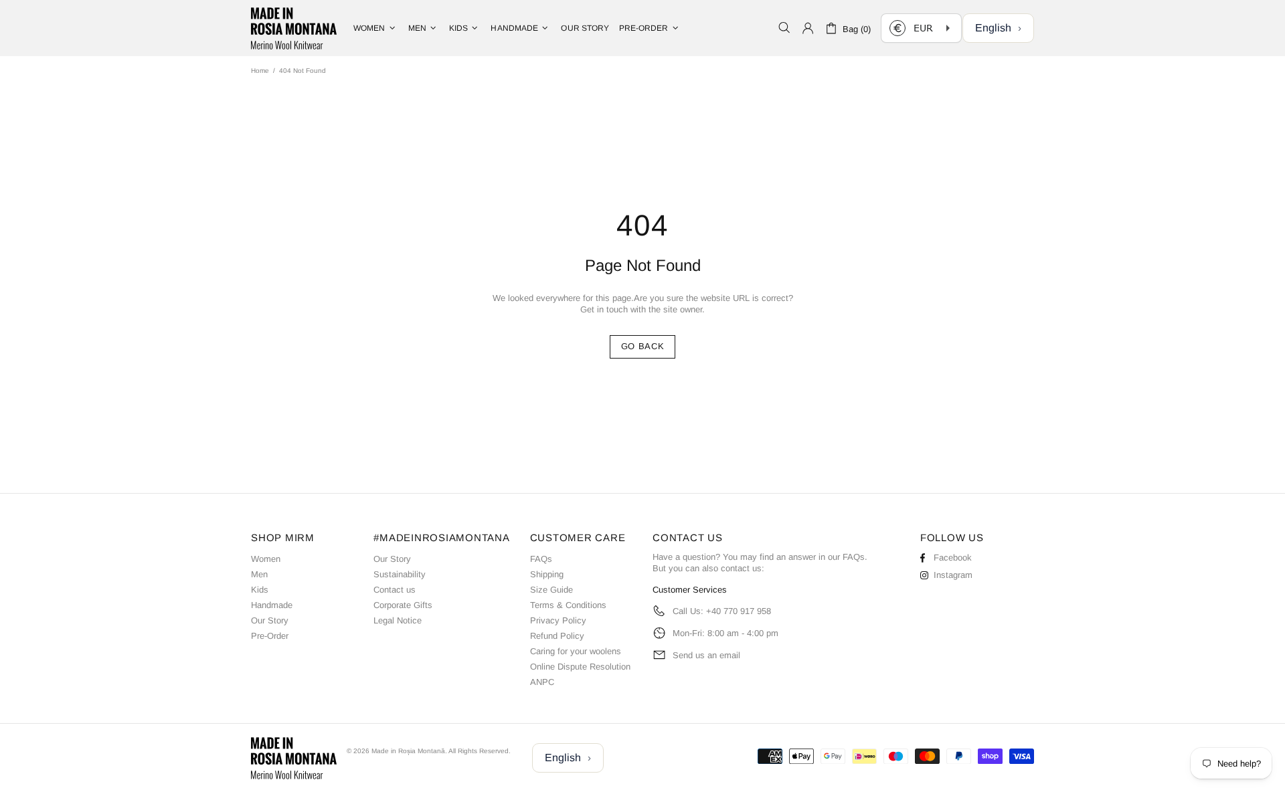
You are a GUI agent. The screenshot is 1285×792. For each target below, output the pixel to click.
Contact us (394, 590)
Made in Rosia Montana (294, 28)
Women (265, 559)
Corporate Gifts (402, 605)
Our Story (269, 620)
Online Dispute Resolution (580, 667)
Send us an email (706, 655)
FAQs (541, 559)
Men (259, 574)
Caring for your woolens (575, 651)
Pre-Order (269, 636)
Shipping (547, 574)
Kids (259, 590)
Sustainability (399, 574)
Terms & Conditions (568, 605)
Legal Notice (397, 620)
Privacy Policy (558, 620)
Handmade (271, 605)
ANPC (542, 682)
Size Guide (551, 590)
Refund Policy (557, 636)
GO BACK (643, 346)
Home (260, 70)
